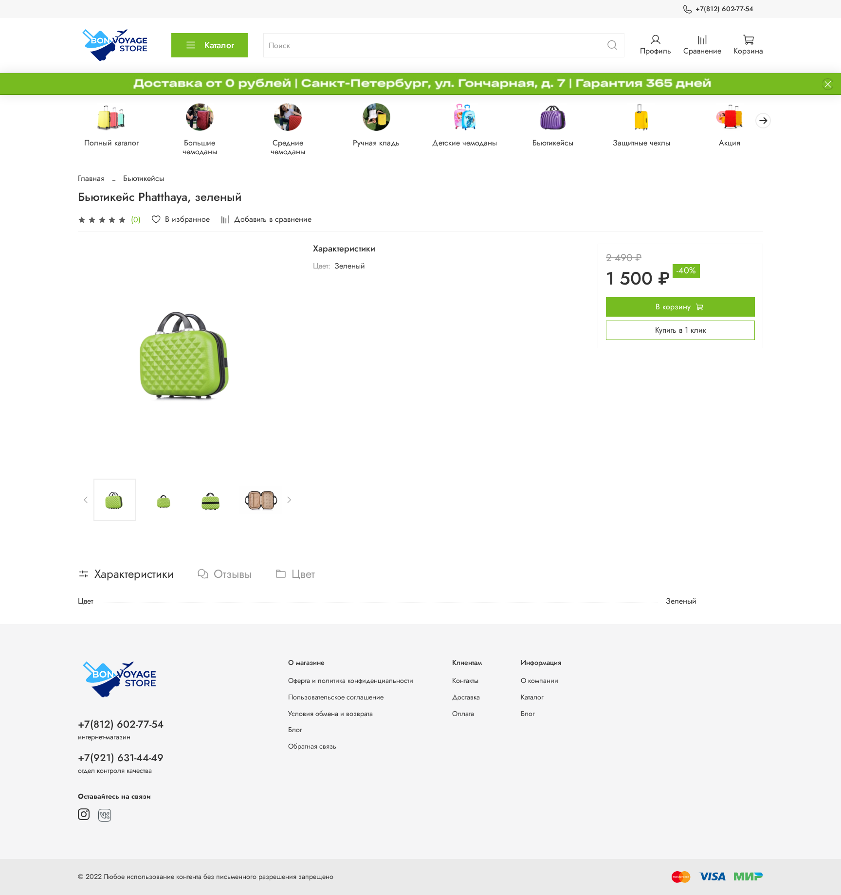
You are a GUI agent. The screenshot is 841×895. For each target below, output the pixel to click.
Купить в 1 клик (680, 330)
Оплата (463, 713)
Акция (729, 143)
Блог (295, 729)
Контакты (465, 680)
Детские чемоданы (464, 143)
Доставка (466, 697)
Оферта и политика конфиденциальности (350, 680)
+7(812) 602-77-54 (724, 9)
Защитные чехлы (641, 143)
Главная (91, 178)
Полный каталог (111, 143)
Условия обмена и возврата (330, 713)
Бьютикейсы (552, 143)
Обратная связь (312, 746)
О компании (539, 680)
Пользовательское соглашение (336, 697)
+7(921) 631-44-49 (121, 758)
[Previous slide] (93, 353)
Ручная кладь (376, 143)
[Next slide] (281, 353)
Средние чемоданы (288, 148)
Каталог (219, 45)
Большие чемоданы (200, 148)
